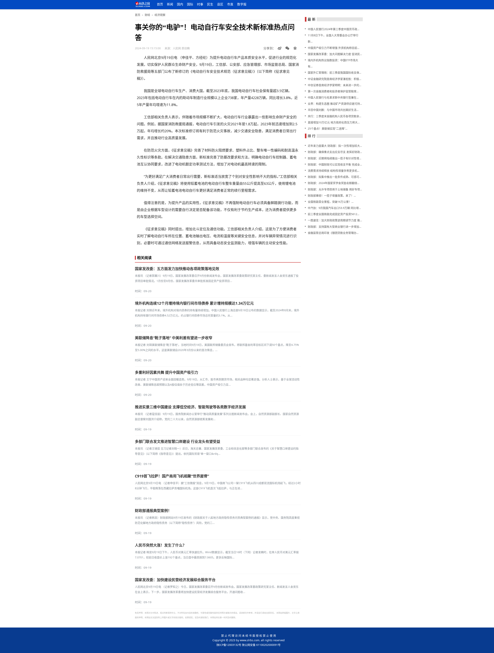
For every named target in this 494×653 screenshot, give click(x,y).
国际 (190, 4)
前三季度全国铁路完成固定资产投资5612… (333, 214)
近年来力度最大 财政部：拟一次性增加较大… (335, 146)
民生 (210, 4)
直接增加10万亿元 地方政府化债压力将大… (334, 122)
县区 (220, 4)
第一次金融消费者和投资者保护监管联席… (333, 91)
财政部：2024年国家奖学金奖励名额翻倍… (333, 183)
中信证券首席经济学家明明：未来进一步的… (334, 85)
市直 (230, 4)
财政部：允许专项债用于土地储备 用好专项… (335, 189)
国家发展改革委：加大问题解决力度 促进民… (335, 54)
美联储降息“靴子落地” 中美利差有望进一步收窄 (173, 338)
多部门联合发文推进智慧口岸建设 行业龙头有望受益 (177, 442)
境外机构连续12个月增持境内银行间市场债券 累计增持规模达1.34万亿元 (194, 303)
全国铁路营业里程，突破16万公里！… (331, 202)
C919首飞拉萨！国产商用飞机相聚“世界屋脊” (172, 476)
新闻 (170, 4)
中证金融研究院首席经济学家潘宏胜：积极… (334, 79)
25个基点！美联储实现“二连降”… (327, 128)
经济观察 (160, 15)
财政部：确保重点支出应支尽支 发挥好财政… (335, 152)
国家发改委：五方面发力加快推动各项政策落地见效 (177, 269)
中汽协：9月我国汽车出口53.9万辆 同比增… (334, 208)
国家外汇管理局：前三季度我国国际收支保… (334, 72)
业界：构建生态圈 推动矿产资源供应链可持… (335, 103)
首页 (160, 4)
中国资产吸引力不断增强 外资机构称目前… (333, 48)
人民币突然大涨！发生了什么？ (160, 545)
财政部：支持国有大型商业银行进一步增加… (334, 226)
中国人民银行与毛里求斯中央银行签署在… (333, 97)
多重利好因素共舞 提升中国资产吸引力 (166, 372)
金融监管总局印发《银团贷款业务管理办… (333, 233)
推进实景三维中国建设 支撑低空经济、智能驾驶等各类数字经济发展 (190, 407)
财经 (147, 15)
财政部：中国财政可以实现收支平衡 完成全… (335, 164)
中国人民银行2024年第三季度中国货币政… (333, 29)
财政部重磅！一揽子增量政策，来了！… (332, 195)
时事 (200, 4)
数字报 (241, 4)
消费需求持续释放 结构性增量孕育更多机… (333, 170)
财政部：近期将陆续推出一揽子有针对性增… (334, 158)
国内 (180, 4)
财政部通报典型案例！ (153, 511)
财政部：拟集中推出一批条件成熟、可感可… (334, 177)
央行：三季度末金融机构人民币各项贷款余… (334, 116)
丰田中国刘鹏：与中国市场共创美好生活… (333, 110)
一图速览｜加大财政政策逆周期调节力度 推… (335, 220)
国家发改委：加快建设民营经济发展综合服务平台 (175, 580)
